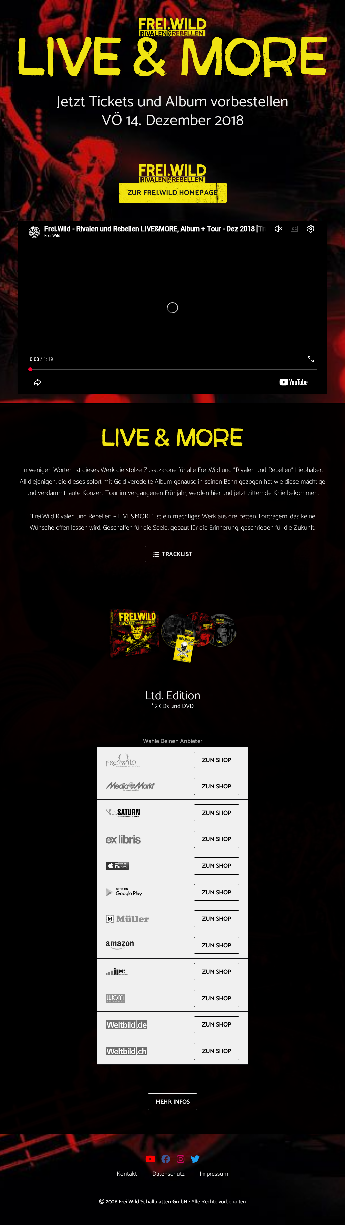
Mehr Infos (173, 1102)
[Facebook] (166, 1160)
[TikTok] (206, 1159)
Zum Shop (216, 760)
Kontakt (127, 1174)
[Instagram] (180, 1160)
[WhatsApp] (139, 1159)
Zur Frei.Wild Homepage (173, 193)
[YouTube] (150, 1160)
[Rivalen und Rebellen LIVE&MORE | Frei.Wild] (172, 27)
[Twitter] (195, 1160)
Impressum (214, 1174)
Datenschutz (168, 1174)
